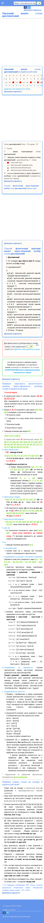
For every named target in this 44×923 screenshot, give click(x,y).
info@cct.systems (9, 910)
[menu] (2, 3)
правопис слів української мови (17, 89)
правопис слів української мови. (27, 349)
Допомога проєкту (32, 10)
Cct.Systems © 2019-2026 (12, 906)
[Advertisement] (22, 42)
